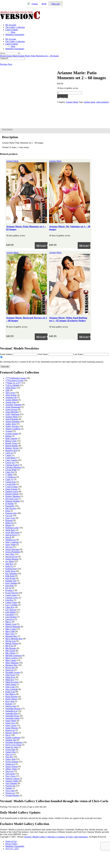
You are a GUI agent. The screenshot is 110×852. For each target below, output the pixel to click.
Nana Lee (9, 670)
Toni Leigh (10, 774)
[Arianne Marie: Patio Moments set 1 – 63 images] (26, 222)
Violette (8, 788)
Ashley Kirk (10, 424)
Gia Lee (8, 515)
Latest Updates (11, 30)
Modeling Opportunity (14, 34)
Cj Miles (9, 474)
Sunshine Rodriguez (14, 742)
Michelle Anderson (13, 655)
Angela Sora (10, 402)
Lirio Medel (10, 612)
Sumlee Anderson (12, 737)
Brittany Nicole (11, 448)
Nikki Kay (9, 679)
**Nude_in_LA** (13, 383)
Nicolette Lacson (12, 672)
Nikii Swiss (10, 675)
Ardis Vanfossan (12, 414)
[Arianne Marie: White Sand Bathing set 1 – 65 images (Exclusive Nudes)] (69, 313)
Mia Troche (10, 651)
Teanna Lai (10, 764)
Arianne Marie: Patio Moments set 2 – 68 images (38, 56)
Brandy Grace (11, 443)
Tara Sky (9, 757)
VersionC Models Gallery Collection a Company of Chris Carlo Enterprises (56, 837)
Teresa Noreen (11, 766)
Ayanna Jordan (11, 433)
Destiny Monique (12, 496)
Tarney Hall (10, 759)
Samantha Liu (11, 711)
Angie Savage (11, 409)
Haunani (9, 520)
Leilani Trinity (11, 602)
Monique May (11, 665)
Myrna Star (10, 667)
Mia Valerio (10, 653)
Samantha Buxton (13, 708)
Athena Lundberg (12, 429)
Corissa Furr (10, 482)
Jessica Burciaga (12, 549)
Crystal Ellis (10, 484)
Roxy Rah (9, 701)
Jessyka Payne (11, 556)
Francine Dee (11, 513)
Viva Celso (10, 790)
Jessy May (9, 554)
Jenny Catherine (12, 542)
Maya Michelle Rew (14, 638)
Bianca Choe (10, 441)
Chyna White (11, 470)
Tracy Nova (10, 776)
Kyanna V (9, 590)
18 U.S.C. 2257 (12, 848)
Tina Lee (9, 771)
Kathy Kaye (10, 571)
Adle (7, 390)
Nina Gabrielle (11, 689)
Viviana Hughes (12, 795)
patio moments (102, 102)
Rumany (9, 704)
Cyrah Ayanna (11, 486)
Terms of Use (11, 841)
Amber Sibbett (11, 400)
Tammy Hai (10, 752)
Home (2, 56)
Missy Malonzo (12, 663)
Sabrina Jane (10, 706)
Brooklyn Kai (11, 450)
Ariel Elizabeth (11, 419)
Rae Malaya (10, 694)
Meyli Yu (9, 646)
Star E (8, 735)
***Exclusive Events (14, 380)
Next (10, 64)
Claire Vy (9, 479)
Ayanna (8, 431)
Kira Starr (9, 585)
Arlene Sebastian (12, 421)
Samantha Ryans (12, 716)
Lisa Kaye (9, 619)
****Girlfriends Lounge (15, 378)
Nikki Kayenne (11, 682)
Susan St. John (11, 747)
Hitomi (8, 525)
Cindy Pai (9, 472)
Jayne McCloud (12, 532)
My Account (10, 25)
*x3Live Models (12, 385)
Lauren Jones (11, 595)
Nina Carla (10, 687)
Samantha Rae (11, 713)
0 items (35, 4)
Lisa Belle (9, 614)
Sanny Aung (10, 725)
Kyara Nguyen (11, 593)
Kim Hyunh (10, 578)
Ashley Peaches (12, 426)
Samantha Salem (12, 718)
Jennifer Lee (10, 540)
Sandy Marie (10, 720)
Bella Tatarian (11, 438)
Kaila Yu (9, 566)
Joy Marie (9, 561)
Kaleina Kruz (11, 569)
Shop (13, 32)
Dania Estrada (11, 489)
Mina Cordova (11, 658)
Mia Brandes (10, 648)
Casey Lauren (11, 460)
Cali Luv (9, 453)
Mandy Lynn (10, 624)
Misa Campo (10, 660)
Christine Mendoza (13, 467)
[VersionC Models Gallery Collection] (20, 18)
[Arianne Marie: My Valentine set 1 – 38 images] (69, 222)
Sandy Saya (10, 723)
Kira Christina (11, 583)
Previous (3, 64)
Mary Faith (10, 631)
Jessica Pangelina (12, 552)
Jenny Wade (10, 544)
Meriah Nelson (11, 643)
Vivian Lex (10, 793)
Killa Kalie (10, 576)
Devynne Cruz (11, 499)
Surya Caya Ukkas (13, 745)
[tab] (7, 129)
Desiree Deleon (12, 494)
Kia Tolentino (11, 573)
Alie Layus (10, 392)
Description (7, 129)
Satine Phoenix (11, 728)
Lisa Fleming (10, 617)
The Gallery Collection (15, 27)
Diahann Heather (12, 501)
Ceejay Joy (10, 462)
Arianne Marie (11, 56)
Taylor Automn (11, 761)
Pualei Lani (10, 692)
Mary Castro (10, 629)
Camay (8, 455)
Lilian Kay (9, 607)
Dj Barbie (9, 503)
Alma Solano (10, 395)
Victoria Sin (10, 786)
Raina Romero (11, 696)
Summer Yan (10, 740)
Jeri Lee (8, 547)
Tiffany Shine (11, 769)
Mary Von (9, 634)
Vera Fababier (11, 783)
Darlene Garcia (11, 491)
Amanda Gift (10, 397)
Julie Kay (9, 564)
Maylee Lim (10, 641)
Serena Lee (10, 730)
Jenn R (8, 537)
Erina (7, 511)
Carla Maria (10, 458)
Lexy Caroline (11, 605)
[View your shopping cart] (29, 4)
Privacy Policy (11, 844)
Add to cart (62, 97)
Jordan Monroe (11, 559)
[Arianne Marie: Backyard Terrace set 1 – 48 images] (26, 313)
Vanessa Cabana (12, 778)
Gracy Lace (10, 518)
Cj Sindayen (10, 477)
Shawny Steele (11, 733)
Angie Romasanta (13, 407)
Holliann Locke (12, 528)
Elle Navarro (10, 508)
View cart (55, 4)
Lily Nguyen (10, 610)
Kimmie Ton (10, 581)
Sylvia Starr (10, 749)
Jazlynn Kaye (11, 535)
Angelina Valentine (13, 404)
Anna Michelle (11, 412)
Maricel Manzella (12, 626)
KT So (8, 588)
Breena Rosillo (11, 445)
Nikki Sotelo (10, 684)
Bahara (8, 436)
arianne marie (89, 102)
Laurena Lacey (11, 597)
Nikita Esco (10, 677)
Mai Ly (8, 622)
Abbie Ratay (10, 388)
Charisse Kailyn (12, 465)
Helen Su (9, 523)
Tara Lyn (9, 754)
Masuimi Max (11, 636)
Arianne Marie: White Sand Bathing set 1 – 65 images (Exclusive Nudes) (68, 319)
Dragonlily (9, 506)
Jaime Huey (10, 530)
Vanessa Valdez (12, 781)
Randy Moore (11, 699)
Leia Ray (9, 600)
